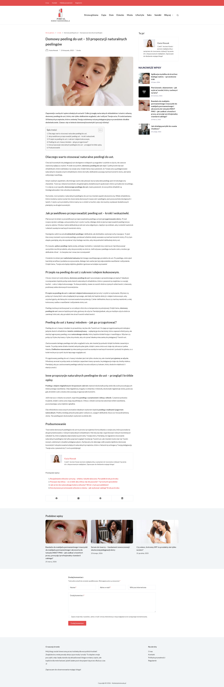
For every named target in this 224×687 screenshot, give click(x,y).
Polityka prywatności (66, 3)
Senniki (157, 15)
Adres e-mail (105, 587)
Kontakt (54, 3)
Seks (149, 15)
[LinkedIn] (122, 498)
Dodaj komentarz (77, 595)
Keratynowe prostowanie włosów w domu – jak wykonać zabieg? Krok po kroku (84, 488)
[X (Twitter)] (78, 498)
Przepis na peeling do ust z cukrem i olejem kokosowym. (69, 139)
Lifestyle (140, 15)
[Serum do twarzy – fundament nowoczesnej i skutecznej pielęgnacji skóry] (112, 532)
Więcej (167, 15)
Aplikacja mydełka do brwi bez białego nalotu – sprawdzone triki (164, 76)
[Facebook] (57, 498)
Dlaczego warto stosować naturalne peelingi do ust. (67, 134)
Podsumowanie (54, 148)
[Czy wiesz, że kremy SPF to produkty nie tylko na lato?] (157, 532)
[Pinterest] (100, 498)
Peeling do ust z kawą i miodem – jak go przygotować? (68, 142)
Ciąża (103, 15)
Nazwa (73, 587)
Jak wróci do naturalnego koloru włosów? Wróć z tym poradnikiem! (79, 485)
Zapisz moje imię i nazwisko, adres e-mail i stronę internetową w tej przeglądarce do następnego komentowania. (109, 617)
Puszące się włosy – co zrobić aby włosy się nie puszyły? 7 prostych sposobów (83, 482)
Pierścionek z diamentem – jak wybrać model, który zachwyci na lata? (164, 90)
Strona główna (91, 15)
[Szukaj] (177, 15)
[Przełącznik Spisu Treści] (99, 130)
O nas (47, 3)
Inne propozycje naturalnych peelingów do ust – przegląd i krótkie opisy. (75, 145)
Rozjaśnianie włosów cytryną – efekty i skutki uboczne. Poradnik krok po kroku (84, 479)
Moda (130, 15)
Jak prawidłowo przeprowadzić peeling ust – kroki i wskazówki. (71, 136)
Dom (111, 15)
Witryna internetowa (138, 587)
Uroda (78, 50)
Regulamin (78, 3)
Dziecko (120, 15)
